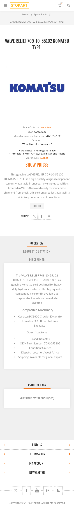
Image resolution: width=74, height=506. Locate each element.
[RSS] (58, 490)
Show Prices (37, 165)
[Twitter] (16, 490)
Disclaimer (37, 259)
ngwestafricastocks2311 (34, 398)
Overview (36, 243)
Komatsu (46, 127)
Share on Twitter (34, 216)
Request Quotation (37, 251)
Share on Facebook (41, 216)
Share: (25, 216)
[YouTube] (37, 490)
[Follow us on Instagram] (47, 490)
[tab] (37, 243)
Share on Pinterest (49, 216)
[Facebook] (26, 490)
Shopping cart (61, 4)
